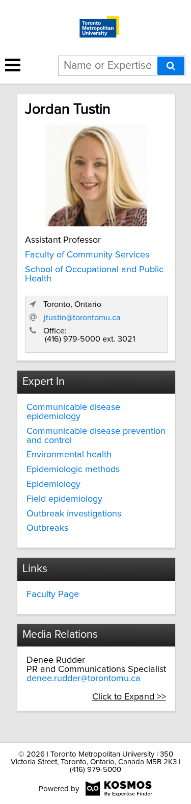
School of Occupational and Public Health (94, 274)
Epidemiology (53, 484)
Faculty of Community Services (87, 255)
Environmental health (69, 454)
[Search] (170, 66)
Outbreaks (47, 528)
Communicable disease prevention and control (96, 436)
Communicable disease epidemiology (73, 412)
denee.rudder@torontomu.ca (83, 678)
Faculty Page (52, 594)
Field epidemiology (64, 499)
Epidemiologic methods (73, 469)
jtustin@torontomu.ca (82, 318)
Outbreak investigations (73, 513)
